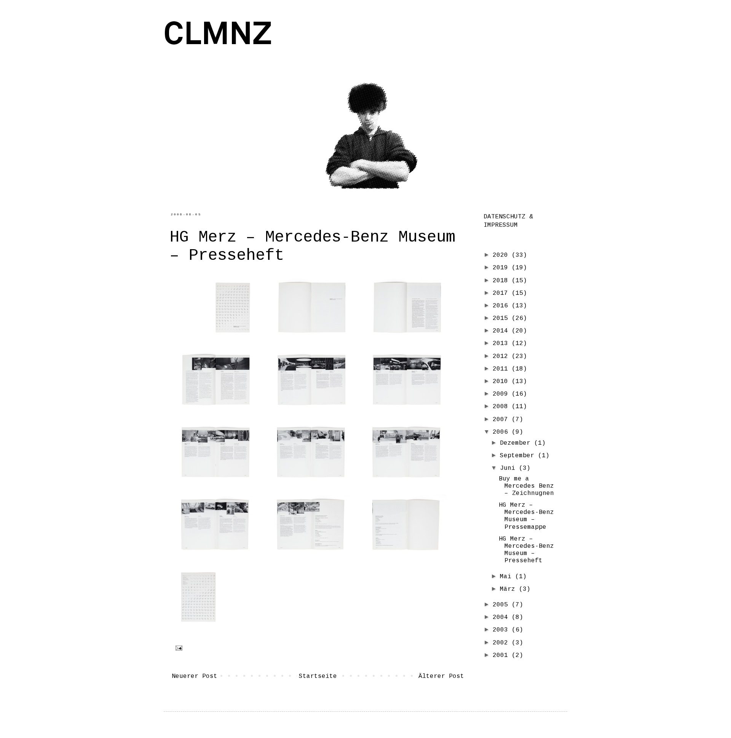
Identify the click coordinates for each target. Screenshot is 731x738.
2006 (502, 432)
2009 (502, 394)
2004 (502, 617)
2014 (502, 331)
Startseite (318, 676)
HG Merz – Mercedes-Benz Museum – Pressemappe (526, 516)
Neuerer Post (194, 676)
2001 (502, 655)
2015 (502, 318)
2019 (502, 267)
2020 (502, 255)
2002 (502, 642)
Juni (509, 468)
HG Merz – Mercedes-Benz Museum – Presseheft (526, 550)
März (509, 589)
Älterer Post (441, 676)
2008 (502, 406)
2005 (502, 604)
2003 (502, 630)
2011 (502, 369)
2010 (502, 381)
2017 (502, 293)
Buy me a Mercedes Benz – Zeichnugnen (526, 486)
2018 (502, 280)
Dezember (517, 443)
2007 (502, 419)
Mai (507, 576)
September (519, 455)
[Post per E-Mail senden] (177, 648)
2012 (502, 356)
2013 (502, 343)
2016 (502, 305)
